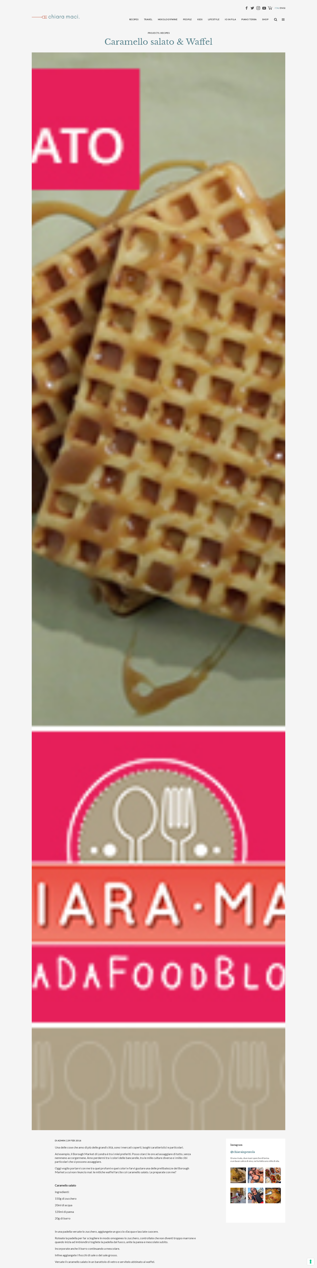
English (285, 8)
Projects (153, 33)
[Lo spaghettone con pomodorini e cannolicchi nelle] (273, 1195)
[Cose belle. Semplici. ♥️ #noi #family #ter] (255, 1195)
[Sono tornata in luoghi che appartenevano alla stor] (238, 1175)
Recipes (165, 33)
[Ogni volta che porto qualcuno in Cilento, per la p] (255, 1175)
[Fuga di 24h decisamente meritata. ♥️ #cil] (238, 1195)
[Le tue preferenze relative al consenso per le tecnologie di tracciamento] (310, 1261)
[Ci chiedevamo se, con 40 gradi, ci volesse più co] (273, 1175)
